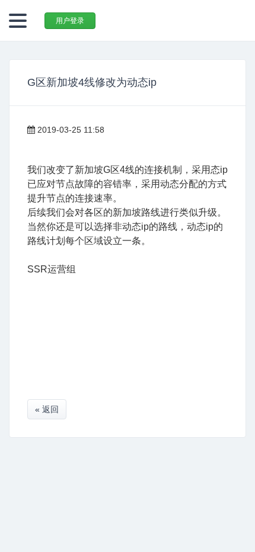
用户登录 (70, 21)
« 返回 (47, 409)
